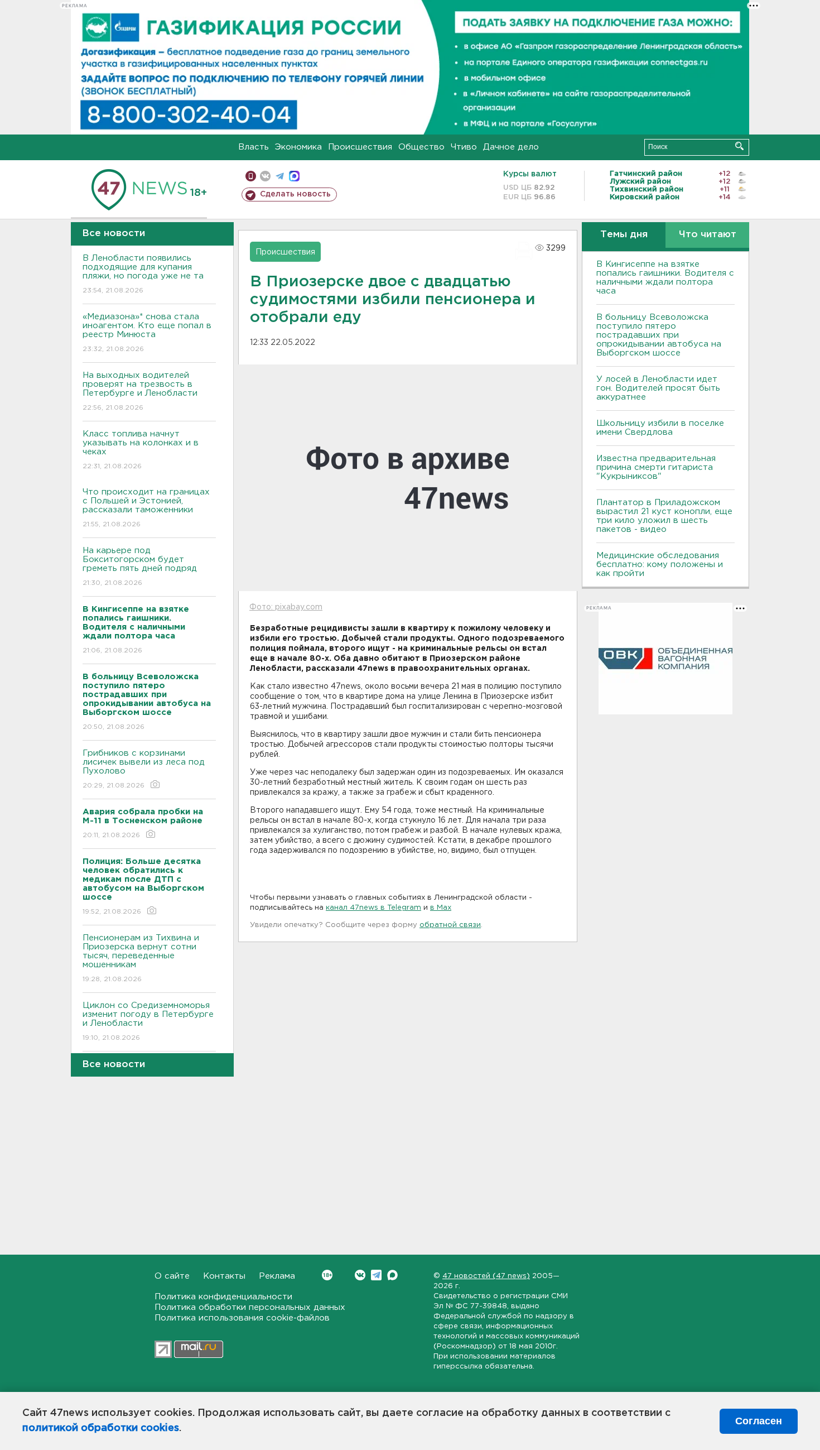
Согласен (758, 1421)
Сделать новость (295, 194)
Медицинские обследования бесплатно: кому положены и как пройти (659, 564)
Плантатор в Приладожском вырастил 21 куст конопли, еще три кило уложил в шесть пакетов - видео (664, 516)
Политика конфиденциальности (223, 1296)
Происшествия (360, 147)
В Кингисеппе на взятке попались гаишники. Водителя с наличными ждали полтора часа (665, 278)
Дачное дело (511, 147)
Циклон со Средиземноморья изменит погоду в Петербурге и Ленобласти (148, 1021)
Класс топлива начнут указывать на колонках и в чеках (141, 449)
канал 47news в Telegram (373, 908)
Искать (739, 146)
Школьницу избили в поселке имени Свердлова (660, 428)
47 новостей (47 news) (486, 1276)
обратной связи (450, 925)
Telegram (376, 1275)
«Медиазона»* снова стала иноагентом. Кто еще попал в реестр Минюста (147, 332)
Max (392, 1275)
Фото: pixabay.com (285, 607)
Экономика (298, 147)
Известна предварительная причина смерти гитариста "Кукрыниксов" (656, 467)
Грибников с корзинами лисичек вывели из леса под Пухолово (144, 769)
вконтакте (265, 176)
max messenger (294, 176)
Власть (253, 147)
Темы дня (624, 235)
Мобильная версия (250, 176)
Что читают (707, 235)
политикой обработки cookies (100, 1428)
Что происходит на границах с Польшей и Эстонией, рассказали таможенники (146, 507)
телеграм (279, 176)
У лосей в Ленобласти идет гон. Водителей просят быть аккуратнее (658, 388)
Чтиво (464, 147)
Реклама (277, 1276)
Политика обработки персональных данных (250, 1307)
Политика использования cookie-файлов (242, 1318)
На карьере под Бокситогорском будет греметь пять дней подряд (140, 566)
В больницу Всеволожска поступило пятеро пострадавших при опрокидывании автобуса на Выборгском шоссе (658, 335)
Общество (421, 147)
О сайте (172, 1276)
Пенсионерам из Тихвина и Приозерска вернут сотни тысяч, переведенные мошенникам (141, 958)
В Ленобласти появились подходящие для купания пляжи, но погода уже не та (143, 274)
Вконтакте (360, 1275)
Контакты (224, 1276)
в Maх (440, 908)
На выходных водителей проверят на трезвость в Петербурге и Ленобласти (140, 391)
